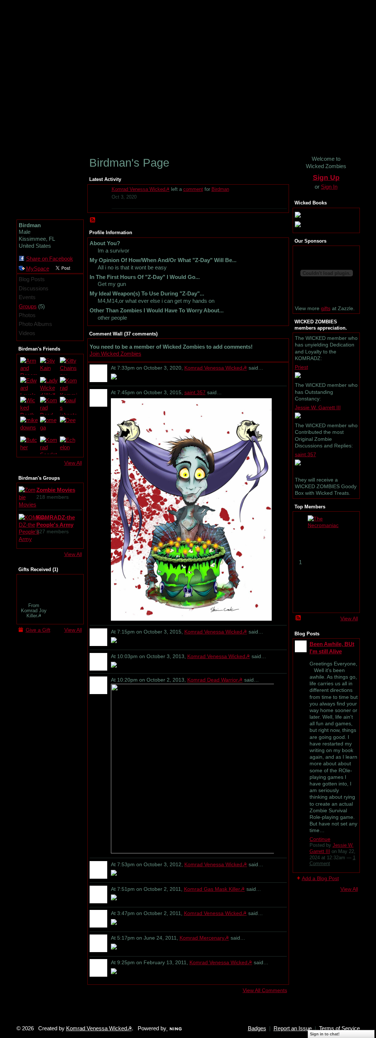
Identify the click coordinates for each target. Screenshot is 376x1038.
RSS (93, 220)
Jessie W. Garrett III (318, 407)
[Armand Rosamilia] (29, 366)
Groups (28, 306)
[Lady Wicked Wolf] (49, 386)
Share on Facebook (49, 258)
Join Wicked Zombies (115, 354)
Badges (257, 1028)
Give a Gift (38, 630)
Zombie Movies (55, 490)
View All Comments (265, 990)
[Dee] (68, 425)
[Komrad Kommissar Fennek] (68, 386)
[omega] (49, 425)
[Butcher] (29, 445)
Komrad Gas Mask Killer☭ (214, 889)
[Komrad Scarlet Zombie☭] (49, 445)
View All (73, 463)
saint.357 (195, 392)
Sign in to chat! (325, 1034)
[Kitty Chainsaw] (68, 366)
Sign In (329, 187)
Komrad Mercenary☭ (204, 938)
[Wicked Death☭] (29, 405)
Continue (320, 839)
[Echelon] (68, 445)
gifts (325, 308)
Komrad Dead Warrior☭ (215, 680)
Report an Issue (293, 1028)
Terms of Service (339, 1028)
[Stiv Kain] (49, 366)
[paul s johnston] (68, 405)
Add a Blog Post (320, 878)
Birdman (220, 189)
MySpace (37, 268)
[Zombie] (34, 588)
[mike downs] (29, 425)
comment (193, 189)
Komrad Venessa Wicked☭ (141, 189)
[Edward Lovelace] (29, 386)
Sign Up (326, 177)
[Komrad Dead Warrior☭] (49, 405)
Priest (301, 367)
